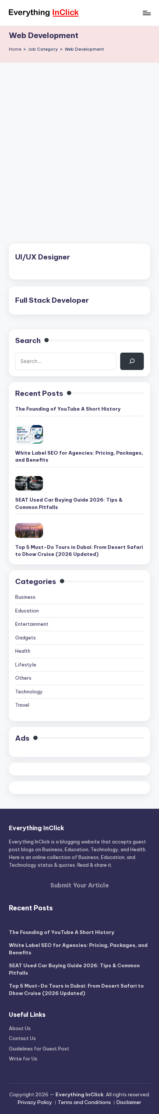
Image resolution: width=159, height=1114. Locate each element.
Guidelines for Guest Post (39, 1049)
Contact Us (22, 1038)
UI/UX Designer (42, 256)
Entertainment (31, 624)
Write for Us (23, 1059)
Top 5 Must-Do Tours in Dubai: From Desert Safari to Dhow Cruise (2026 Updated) (79, 550)
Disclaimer (128, 1102)
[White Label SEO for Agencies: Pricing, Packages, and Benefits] (29, 434)
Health (22, 651)
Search (28, 340)
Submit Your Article (79, 885)
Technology (29, 691)
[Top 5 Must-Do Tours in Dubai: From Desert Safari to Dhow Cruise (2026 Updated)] (29, 530)
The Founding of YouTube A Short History (68, 409)
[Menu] (146, 13)
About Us (20, 1028)
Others (23, 678)
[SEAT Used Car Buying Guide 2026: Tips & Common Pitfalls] (29, 483)
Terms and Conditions (84, 1102)
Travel (22, 705)
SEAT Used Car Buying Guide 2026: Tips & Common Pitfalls (68, 503)
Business (25, 597)
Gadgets (25, 638)
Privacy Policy (35, 1102)
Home (15, 49)
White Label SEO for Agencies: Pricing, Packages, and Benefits (79, 456)
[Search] (132, 361)
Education (27, 611)
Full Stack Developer (52, 300)
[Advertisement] (79, 145)
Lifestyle (25, 665)
